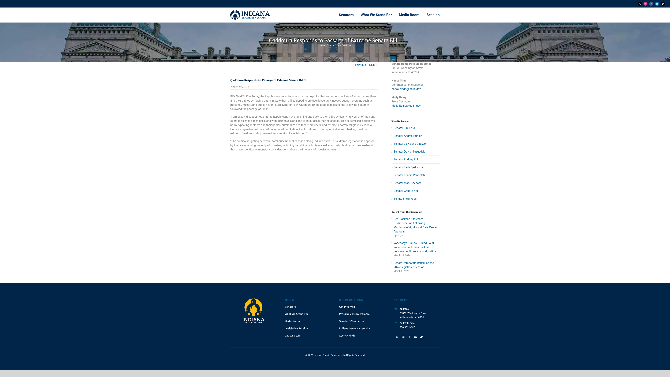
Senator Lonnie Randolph (409, 175)
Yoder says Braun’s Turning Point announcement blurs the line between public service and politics (415, 247)
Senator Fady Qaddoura (408, 167)
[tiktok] (663, 4)
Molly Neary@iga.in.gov (406, 105)
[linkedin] (657, 4)
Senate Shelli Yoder (405, 198)
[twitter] (640, 4)
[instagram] (645, 4)
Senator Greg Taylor (406, 191)
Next (372, 64)
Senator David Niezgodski (409, 151)
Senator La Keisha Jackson (410, 143)
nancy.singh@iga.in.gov (406, 89)
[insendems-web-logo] (250, 11)
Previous (360, 64)
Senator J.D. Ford (404, 128)
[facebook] (651, 4)
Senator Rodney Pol (406, 159)
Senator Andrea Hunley (408, 136)
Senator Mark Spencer (407, 183)
